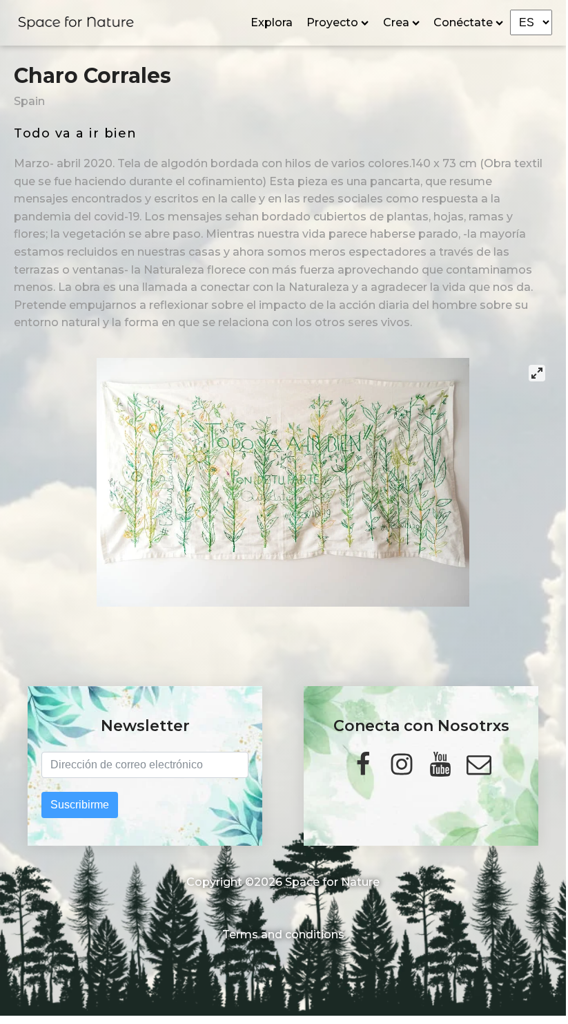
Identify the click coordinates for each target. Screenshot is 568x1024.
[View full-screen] (537, 373)
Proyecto (332, 22)
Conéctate (463, 22)
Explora (272, 22)
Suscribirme (79, 804)
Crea (396, 22)
